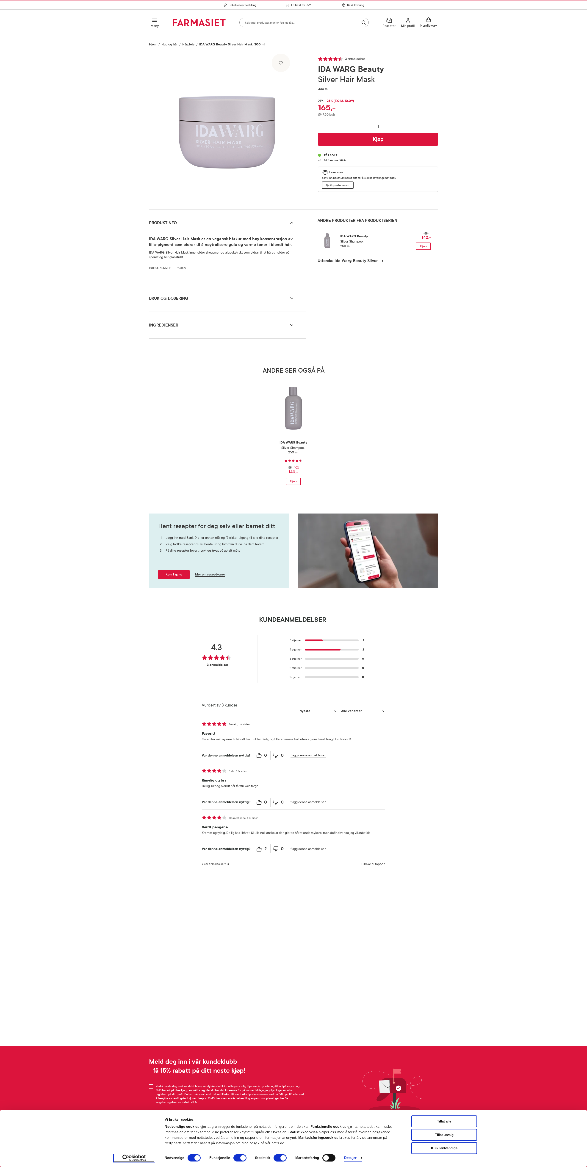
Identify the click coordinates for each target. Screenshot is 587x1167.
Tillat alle (444, 1121)
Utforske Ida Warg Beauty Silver (348, 260)
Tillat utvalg (444, 1135)
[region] (227, 129)
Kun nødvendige (444, 1148)
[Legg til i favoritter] (281, 63)
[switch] (239, 1157)
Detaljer (350, 1158)
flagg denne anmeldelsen (308, 755)
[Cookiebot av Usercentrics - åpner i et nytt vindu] (134, 1158)
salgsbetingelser (166, 1102)
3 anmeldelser (355, 59)
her (282, 1098)
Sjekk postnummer (337, 185)
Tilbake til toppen (373, 864)
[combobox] (304, 22)
